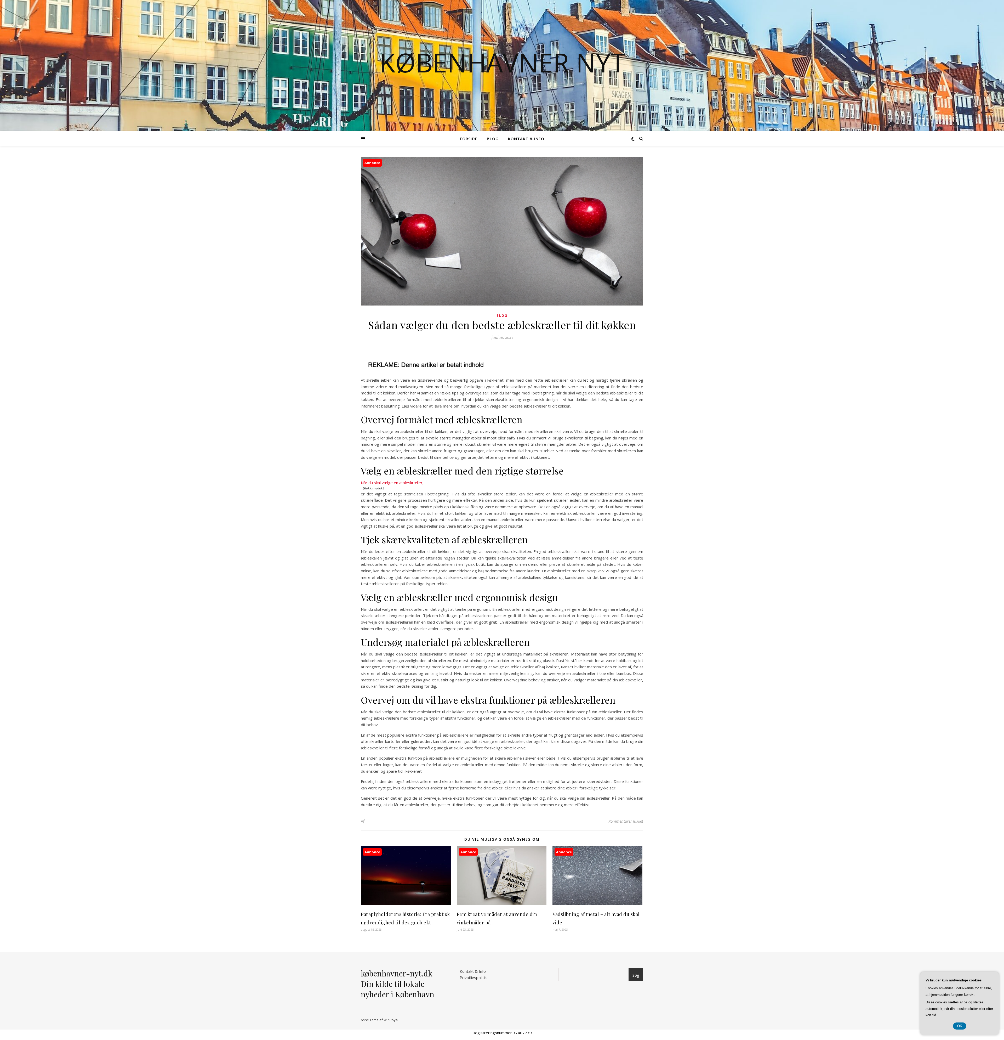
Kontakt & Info (526, 138)
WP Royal (391, 1020)
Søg (635, 975)
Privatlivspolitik (473, 977)
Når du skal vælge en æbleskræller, (392, 482)
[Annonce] (406, 903)
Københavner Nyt (502, 62)
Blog (493, 138)
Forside (468, 138)
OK (959, 1026)
